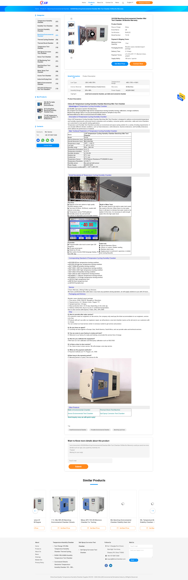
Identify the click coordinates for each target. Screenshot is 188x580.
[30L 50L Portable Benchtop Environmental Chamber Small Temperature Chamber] (40, 104)
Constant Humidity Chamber (48, 30)
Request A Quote (144, 2)
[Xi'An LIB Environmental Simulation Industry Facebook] (106, 565)
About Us (38, 551)
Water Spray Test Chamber (48, 71)
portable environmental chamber (100, 430)
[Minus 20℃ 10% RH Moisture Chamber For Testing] (78, 503)
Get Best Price (120, 64)
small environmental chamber (77, 430)
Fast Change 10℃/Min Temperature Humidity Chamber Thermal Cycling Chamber (62, 549)
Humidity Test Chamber (48, 26)
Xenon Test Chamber (48, 57)
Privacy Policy (39, 562)
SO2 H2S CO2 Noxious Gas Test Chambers (48, 88)
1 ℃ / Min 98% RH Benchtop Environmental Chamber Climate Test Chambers (48, 522)
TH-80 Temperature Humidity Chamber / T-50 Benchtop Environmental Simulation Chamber (51, 117)
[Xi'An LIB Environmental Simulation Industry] (43, 3)
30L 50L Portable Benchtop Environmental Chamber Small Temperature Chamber (51, 103)
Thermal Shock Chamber (48, 43)
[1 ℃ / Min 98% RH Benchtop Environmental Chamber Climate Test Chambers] (49, 503)
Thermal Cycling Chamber (48, 39)
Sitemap (38, 557)
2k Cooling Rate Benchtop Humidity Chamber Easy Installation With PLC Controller (50, 110)
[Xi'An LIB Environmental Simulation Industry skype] (52, 140)
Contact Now (48, 145)
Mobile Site (38, 560)
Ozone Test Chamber (48, 75)
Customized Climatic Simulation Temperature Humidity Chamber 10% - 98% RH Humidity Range (63, 565)
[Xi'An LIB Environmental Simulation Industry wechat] (47, 140)
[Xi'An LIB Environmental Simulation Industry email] (38, 140)
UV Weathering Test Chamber (48, 61)
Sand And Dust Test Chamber (48, 66)
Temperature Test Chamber (48, 47)
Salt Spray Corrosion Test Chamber (48, 52)
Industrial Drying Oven (48, 79)
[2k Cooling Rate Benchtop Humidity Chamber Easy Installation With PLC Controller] (40, 110)
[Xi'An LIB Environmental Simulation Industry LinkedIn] (110, 565)
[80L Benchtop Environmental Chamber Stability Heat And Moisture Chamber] (108, 503)
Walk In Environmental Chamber (48, 83)
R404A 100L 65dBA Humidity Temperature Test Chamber (63, 557)
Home (37, 546)
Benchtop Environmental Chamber (48, 35)
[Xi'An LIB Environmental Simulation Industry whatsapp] (42, 140)
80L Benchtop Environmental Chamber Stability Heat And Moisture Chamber (106, 522)
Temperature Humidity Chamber (48, 21)
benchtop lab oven (119, 430)
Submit (78, 466)
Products (38, 549)
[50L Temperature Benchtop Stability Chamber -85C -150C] (137, 503)
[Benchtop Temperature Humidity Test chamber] (92, 34)
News (37, 554)
